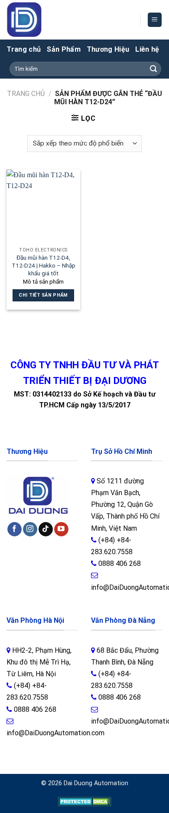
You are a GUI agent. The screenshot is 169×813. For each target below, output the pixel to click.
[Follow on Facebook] (14, 529)
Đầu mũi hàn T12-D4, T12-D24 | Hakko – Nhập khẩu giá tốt (43, 265)
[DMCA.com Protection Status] (84, 801)
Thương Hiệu (108, 49)
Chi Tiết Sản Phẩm (43, 295)
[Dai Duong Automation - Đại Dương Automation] (44, 20)
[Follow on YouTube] (61, 529)
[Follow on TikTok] (46, 529)
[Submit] (153, 69)
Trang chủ (23, 49)
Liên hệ (147, 49)
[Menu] (155, 20)
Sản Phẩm (64, 49)
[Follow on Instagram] (30, 529)
